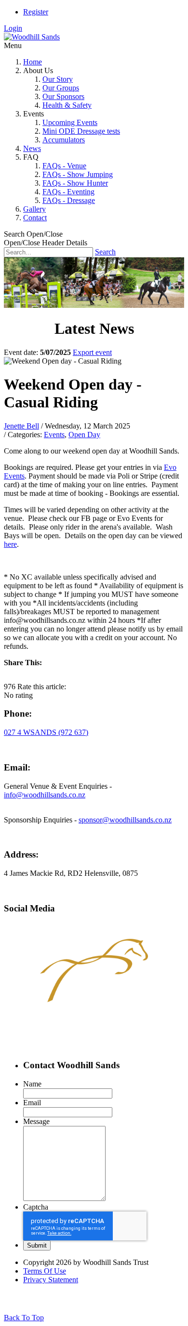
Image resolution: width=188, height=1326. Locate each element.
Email (32, 1103)
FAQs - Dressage (68, 200)
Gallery (34, 209)
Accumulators (63, 140)
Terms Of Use (44, 1271)
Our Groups (60, 88)
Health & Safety (67, 105)
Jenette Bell (21, 426)
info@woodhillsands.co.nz (44, 795)
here (10, 544)
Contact (35, 218)
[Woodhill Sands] (32, 37)
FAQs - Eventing (68, 192)
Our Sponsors (63, 96)
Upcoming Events (69, 122)
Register (35, 12)
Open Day (84, 434)
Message (36, 1121)
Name (32, 1084)
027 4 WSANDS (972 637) (46, 732)
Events (54, 434)
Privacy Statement (50, 1279)
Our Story (57, 79)
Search (105, 252)
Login (13, 28)
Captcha (35, 1207)
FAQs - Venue (64, 166)
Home (32, 62)
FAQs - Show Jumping (77, 174)
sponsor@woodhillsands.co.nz (125, 820)
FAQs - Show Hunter (75, 183)
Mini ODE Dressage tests (81, 131)
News (32, 148)
